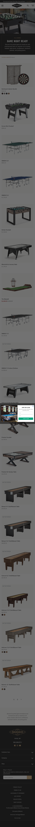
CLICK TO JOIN (26, 418)
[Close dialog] (33, 406)
